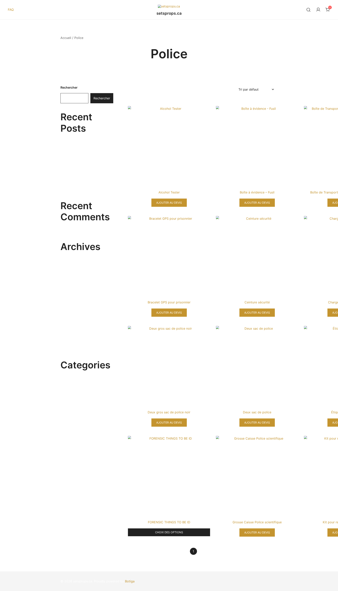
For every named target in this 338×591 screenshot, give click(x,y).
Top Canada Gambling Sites (81, 137)
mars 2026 (68, 255)
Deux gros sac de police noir (169, 412)
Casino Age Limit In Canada (81, 172)
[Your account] (318, 9)
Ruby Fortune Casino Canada (82, 148)
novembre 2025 (72, 284)
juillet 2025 (68, 312)
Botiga (130, 581)
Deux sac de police (257, 412)
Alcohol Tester (169, 192)
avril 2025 (68, 334)
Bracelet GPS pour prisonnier (169, 302)
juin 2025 (67, 320)
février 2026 (69, 262)
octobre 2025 (70, 291)
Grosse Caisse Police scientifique (257, 522)
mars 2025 (68, 341)
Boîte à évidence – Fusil (257, 192)
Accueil (65, 38)
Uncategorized (71, 373)
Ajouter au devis (169, 202)
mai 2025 (67, 327)
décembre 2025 (72, 276)
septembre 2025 (72, 298)
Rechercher (68, 87)
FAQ (11, 10)
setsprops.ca (169, 13)
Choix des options (169, 532)
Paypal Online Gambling (78, 160)
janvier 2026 (69, 269)
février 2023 (69, 349)
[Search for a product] (308, 9)
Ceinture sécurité (257, 302)
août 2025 (68, 305)
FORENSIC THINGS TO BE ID (169, 522)
